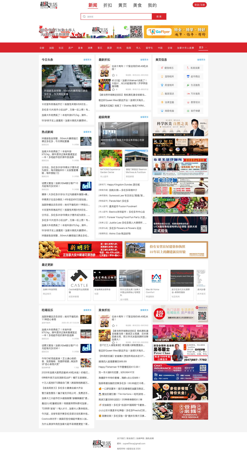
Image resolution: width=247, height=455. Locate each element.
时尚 (119, 47)
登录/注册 (200, 4)
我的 (152, 5)
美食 (137, 5)
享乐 (99, 47)
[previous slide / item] (44, 82)
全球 (170, 47)
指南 (128, 47)
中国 (160, 47)
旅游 (109, 47)
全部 (41, 47)
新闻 (92, 5)
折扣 (107, 5)
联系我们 (131, 438)
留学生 (149, 47)
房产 (70, 47)
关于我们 (121, 438)
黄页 (122, 5)
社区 (61, 47)
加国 (51, 47)
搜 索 (159, 16)
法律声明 (140, 438)
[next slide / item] (89, 82)
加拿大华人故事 (185, 47)
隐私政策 (150, 438)
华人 (138, 47)
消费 (90, 47)
